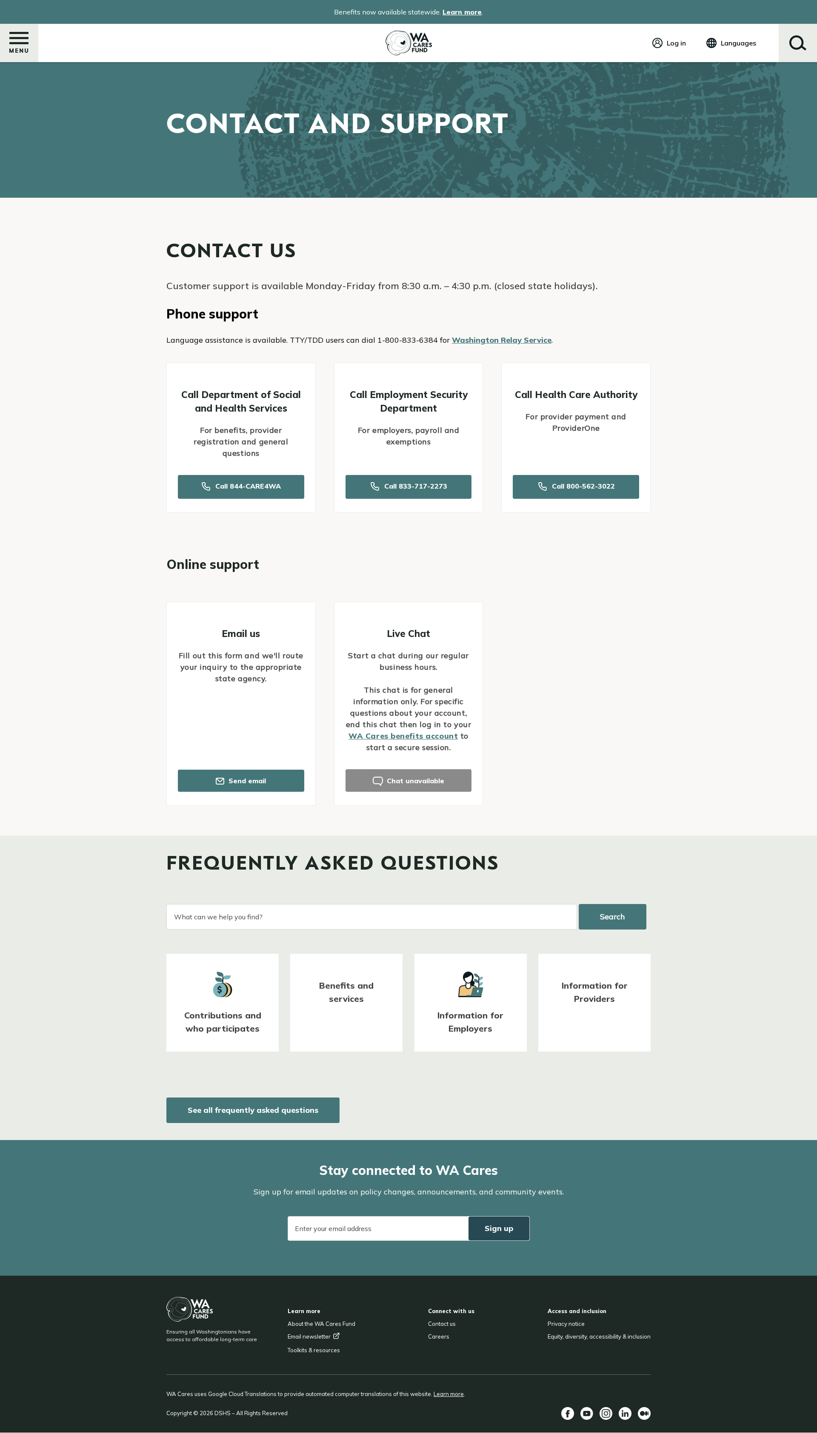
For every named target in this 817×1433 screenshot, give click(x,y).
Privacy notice (566, 1323)
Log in (676, 43)
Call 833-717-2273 (414, 486)
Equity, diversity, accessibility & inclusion (599, 1336)
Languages (738, 43)
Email (309, 1336)
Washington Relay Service (501, 340)
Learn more (462, 12)
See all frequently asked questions (253, 1110)
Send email (246, 780)
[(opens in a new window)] (567, 1413)
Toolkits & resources (314, 1350)
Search (798, 43)
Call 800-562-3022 (582, 486)
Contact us (442, 1323)
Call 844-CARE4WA (247, 486)
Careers (438, 1336)
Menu (19, 50)
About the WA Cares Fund (321, 1323)
